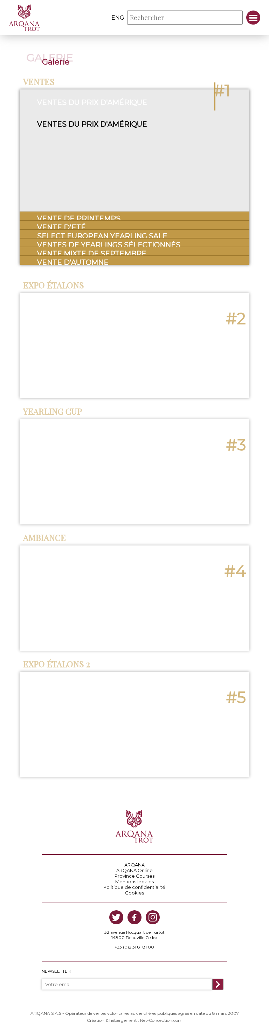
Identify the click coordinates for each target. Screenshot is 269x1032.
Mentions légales (134, 881)
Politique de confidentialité (134, 887)
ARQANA (134, 864)
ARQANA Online (134, 870)
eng (117, 17)
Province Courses (134, 876)
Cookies (134, 893)
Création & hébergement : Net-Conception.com (134, 1020)
